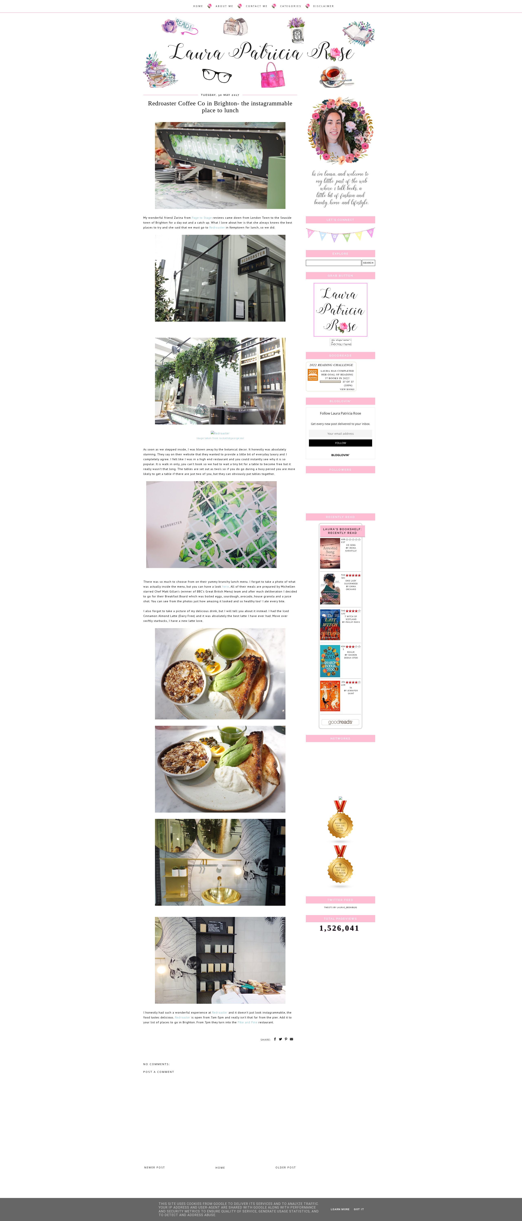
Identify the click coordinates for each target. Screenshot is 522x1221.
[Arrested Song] (330, 568)
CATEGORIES (290, 6)
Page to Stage (202, 217)
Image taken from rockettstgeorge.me (220, 438)
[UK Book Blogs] (341, 888)
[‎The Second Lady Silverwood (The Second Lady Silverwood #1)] (330, 603)
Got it (359, 1209)
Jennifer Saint (352, 692)
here (225, 586)
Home (220, 1167)
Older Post (285, 1167)
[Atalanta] (330, 710)
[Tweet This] (280, 1039)
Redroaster (217, 227)
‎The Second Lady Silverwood (349, 579)
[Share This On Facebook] (274, 1039)
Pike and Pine (248, 1022)
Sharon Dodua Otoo (351, 656)
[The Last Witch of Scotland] (330, 639)
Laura (325, 370)
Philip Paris (353, 622)
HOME (198, 6)
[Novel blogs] (341, 844)
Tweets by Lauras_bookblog (340, 907)
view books (347, 389)
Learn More (340, 1209)
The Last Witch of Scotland (349, 615)
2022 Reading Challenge (331, 365)
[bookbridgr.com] (340, 799)
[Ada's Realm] (330, 676)
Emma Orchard (351, 588)
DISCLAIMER (323, 6)
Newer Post (154, 1167)
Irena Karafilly (351, 549)
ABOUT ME (224, 6)
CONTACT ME (257, 6)
